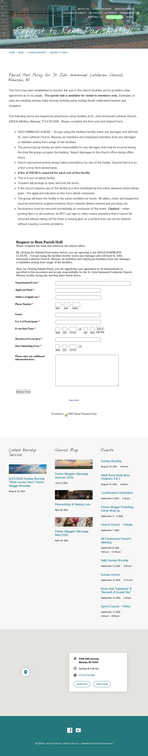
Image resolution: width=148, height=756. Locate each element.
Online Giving (114, 17)
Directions (102, 684)
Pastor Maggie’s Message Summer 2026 (71, 475)
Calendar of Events (74, 13)
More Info (82, 684)
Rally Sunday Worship (114, 560)
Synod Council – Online (115, 606)
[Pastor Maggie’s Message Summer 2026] (74, 466)
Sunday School (110, 574)
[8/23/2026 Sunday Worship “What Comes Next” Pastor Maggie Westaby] (28, 471)
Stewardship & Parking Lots (72, 504)
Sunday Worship (101, 9)
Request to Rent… (59, 52)
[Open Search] (138, 13)
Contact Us (95, 17)
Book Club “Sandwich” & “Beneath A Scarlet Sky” (116, 590)
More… (130, 17)
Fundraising (127, 13)
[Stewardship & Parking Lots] (74, 497)
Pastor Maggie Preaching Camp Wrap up (117, 508)
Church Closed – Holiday (117, 524)
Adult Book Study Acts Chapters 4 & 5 (115, 476)
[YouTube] (78, 730)
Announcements (124, 9)
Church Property (37, 52)
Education (95, 13)
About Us (83, 9)
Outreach (111, 13)
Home (12, 52)
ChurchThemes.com (102, 743)
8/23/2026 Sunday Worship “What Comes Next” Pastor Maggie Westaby (27, 482)
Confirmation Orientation (117, 493)
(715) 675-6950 (87, 675)
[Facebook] (69, 730)
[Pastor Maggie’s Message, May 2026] (74, 524)
